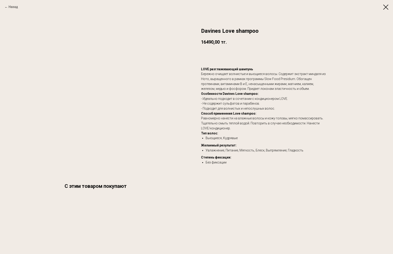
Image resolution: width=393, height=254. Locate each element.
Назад (13, 7)
